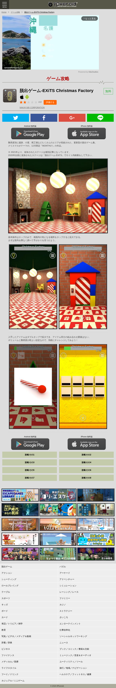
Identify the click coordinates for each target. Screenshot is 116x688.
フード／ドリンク (10, 674)
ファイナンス (8, 655)
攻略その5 (29, 470)
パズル (63, 566)
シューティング (9, 579)
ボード (5, 611)
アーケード (65, 573)
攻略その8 (86, 478)
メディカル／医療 (10, 661)
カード (5, 617)
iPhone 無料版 (87, 126)
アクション (7, 573)
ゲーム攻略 (15, 12)
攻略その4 (86, 462)
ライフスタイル (9, 668)
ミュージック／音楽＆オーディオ (75, 655)
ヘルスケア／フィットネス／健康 (75, 674)
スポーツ (6, 598)
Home (4, 12)
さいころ (64, 617)
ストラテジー (66, 611)
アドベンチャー (67, 579)
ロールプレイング (10, 585)
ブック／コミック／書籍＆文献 (74, 649)
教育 (4, 630)
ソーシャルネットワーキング (73, 636)
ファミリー (65, 598)
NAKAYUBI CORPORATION (32, 107)
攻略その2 (86, 454)
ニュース (64, 642)
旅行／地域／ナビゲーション (73, 668)
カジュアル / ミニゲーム (13, 680)
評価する (50, 102)
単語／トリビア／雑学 (12, 623)
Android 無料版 (30, 126)
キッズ (5, 604)
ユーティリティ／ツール (71, 661)
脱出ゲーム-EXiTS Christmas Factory (39, 12)
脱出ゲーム (7, 566)
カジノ (63, 604)
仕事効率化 (65, 630)
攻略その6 (86, 470)
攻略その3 (29, 462)
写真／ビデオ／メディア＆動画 (16, 636)
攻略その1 (29, 454)
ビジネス (6, 649)
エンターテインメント (70, 623)
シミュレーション (68, 585)
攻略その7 (29, 478)
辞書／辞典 (7, 642)
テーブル (6, 592)
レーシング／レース (69, 592)
